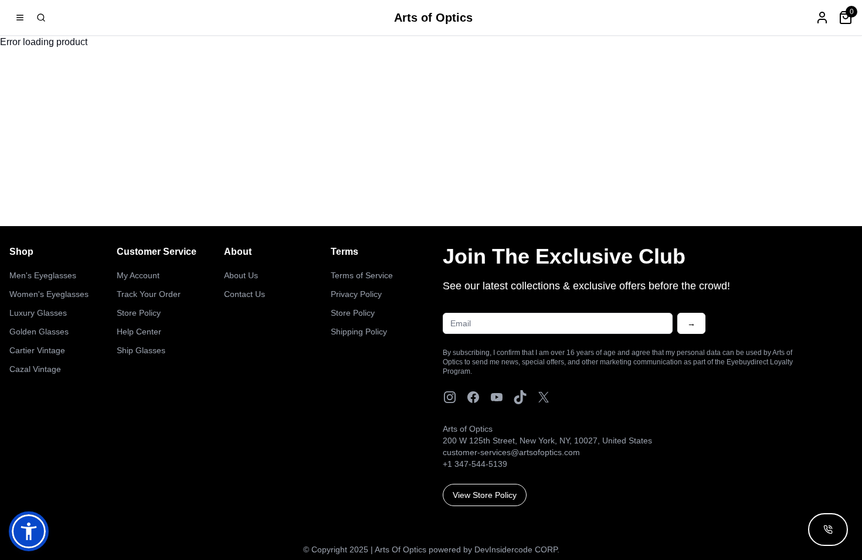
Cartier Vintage (37, 350)
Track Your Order (149, 294)
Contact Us (244, 294)
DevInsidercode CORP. (516, 549)
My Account (138, 275)
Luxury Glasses (38, 312)
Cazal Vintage (35, 369)
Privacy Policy (356, 294)
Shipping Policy (359, 331)
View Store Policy (485, 495)
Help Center (139, 331)
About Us (241, 275)
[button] (29, 531)
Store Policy (139, 312)
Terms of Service (362, 275)
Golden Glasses (39, 331)
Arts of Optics (433, 17)
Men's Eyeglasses (42, 275)
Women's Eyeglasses (49, 294)
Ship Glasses (141, 350)
